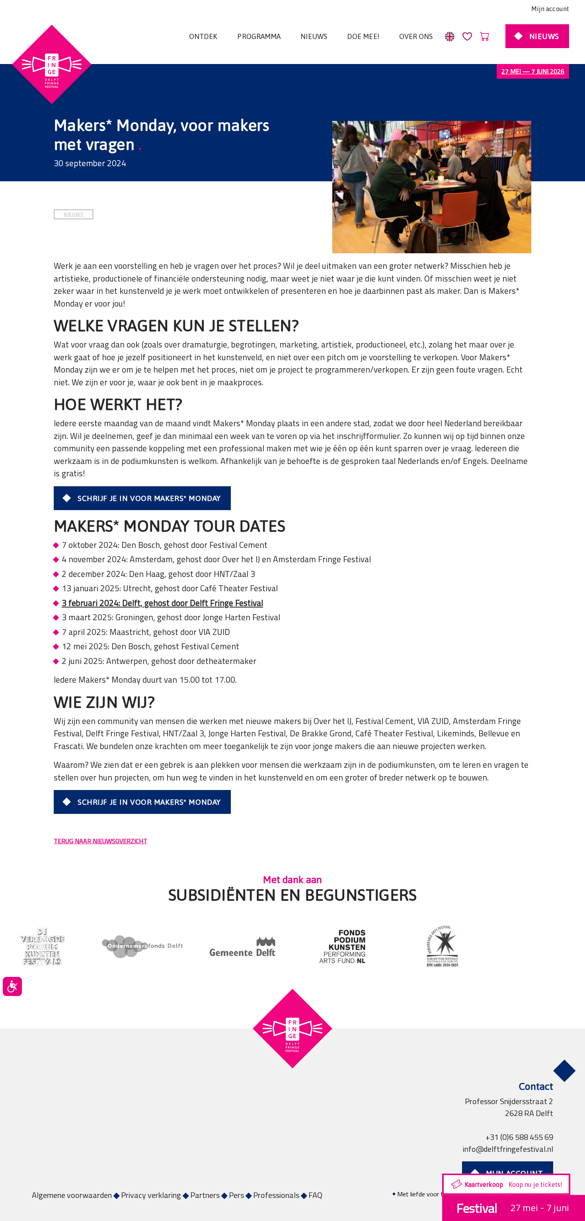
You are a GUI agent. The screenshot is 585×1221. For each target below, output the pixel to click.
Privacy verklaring (151, 1195)
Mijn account (550, 8)
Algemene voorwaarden (72, 1195)
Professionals (276, 1195)
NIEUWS (74, 214)
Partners (205, 1195)
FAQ (315, 1195)
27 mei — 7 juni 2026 (532, 71)
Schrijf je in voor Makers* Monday (149, 498)
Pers (236, 1195)
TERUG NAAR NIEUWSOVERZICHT (100, 841)
